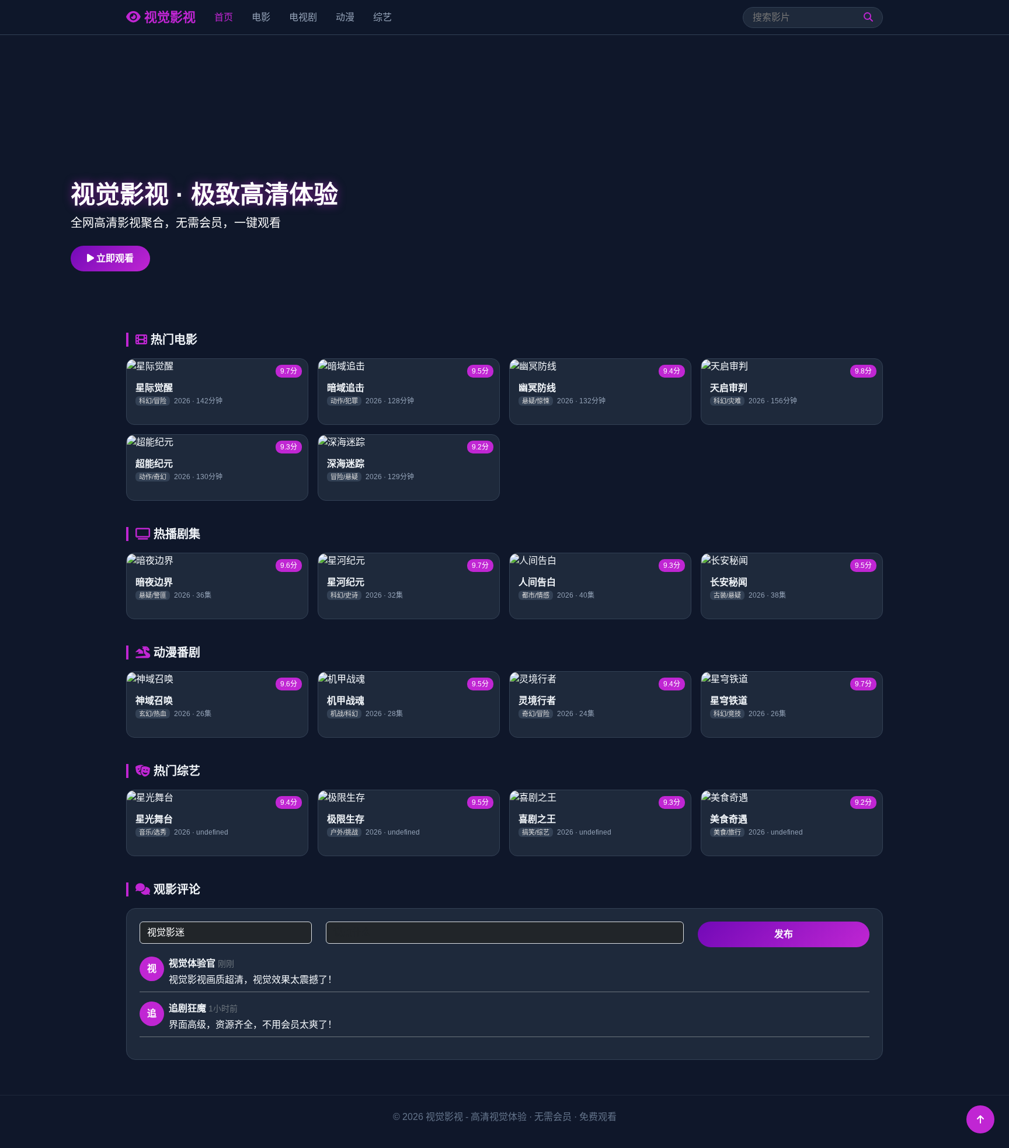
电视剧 (303, 17)
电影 (261, 17)
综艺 (382, 17)
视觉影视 (168, 17)
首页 (223, 17)
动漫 (345, 17)
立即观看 (114, 258)
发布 (783, 934)
